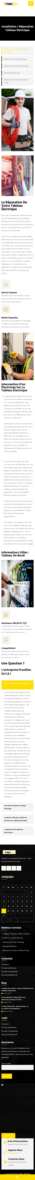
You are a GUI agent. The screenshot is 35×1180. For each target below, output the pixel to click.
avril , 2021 (7, 993)
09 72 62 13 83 (13, 1153)
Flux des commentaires (9, 971)
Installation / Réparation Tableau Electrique (15, 50)
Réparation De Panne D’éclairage (16, 66)
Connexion (5, 964)
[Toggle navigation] (31, 3)
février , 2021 (7, 1011)
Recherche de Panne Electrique (15, 59)
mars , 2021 (7, 1002)
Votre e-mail (5, 1063)
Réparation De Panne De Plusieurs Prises (16, 81)
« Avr (9, 920)
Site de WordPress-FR (9, 975)
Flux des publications (8, 968)
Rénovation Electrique (12, 73)
